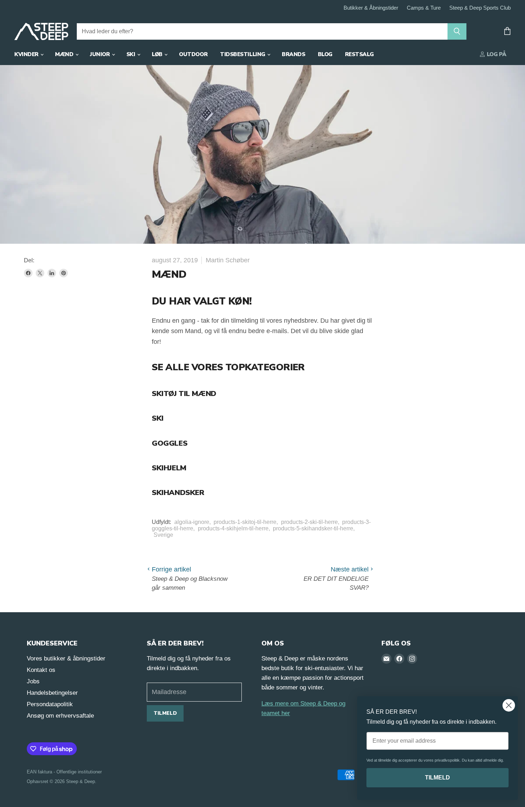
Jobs (33, 681)
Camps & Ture (424, 8)
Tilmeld (165, 713)
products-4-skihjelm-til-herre (233, 528)
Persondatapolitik (50, 704)
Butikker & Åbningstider (371, 8)
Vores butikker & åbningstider (66, 658)
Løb (158, 54)
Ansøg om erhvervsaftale (60, 715)
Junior (100, 54)
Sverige (163, 535)
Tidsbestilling (243, 54)
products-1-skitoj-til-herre (245, 522)
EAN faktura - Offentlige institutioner (64, 771)
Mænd (65, 54)
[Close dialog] (508, 705)
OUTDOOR (193, 54)
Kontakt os (41, 670)
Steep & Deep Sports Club (480, 8)
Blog (325, 54)
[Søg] (457, 31)
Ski (131, 54)
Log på (495, 54)
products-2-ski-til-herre (309, 522)
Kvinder (27, 54)
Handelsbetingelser (52, 692)
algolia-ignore (191, 522)
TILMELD (437, 777)
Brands (293, 54)
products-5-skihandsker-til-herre (313, 528)
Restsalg (359, 54)
